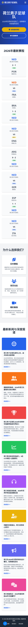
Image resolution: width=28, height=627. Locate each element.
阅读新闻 (15, 36)
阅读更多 (6, 367)
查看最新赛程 (15, 30)
